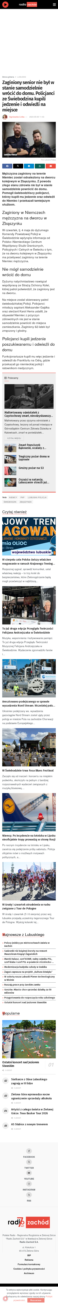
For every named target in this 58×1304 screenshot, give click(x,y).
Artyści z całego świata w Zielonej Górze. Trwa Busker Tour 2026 (32, 1111)
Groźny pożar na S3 (31, 468)
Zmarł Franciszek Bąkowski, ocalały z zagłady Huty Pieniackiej (34, 446)
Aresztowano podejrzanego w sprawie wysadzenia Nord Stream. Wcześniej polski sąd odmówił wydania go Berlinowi (28, 704)
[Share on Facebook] (7, 166)
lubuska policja (37, 497)
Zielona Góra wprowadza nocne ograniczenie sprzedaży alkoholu (31, 1096)
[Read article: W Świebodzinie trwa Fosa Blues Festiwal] (29, 747)
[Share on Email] (51, 166)
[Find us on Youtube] (29, 1173)
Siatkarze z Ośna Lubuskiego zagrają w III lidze (29, 1081)
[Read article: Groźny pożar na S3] (10, 471)
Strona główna (8, 77)
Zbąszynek (26, 502)
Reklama (29, 1259)
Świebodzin (10, 502)
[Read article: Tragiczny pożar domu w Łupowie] (10, 459)
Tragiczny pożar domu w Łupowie (34, 458)
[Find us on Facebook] (29, 1151)
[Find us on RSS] (29, 1194)
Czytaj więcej (15, 438)
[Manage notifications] (5, 1298)
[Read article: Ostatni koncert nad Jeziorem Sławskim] (29, 1039)
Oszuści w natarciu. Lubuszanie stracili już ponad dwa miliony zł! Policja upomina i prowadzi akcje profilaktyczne (36, 481)
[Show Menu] (54, 4)
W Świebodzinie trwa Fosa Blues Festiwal (28, 770)
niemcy (13, 497)
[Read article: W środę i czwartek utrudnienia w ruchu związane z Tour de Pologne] (29, 881)
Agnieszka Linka (16, 116)
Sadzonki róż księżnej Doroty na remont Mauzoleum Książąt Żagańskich (25, 953)
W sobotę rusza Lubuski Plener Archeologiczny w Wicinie (29, 978)
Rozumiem (35, 1300)
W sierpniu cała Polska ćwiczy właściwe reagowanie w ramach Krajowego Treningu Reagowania (28, 562)
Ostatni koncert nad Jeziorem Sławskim (25, 1002)
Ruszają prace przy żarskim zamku (22, 984)
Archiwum (29, 1273)
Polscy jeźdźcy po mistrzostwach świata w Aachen (27, 945)
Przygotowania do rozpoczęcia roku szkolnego (29, 997)
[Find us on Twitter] (29, 1162)
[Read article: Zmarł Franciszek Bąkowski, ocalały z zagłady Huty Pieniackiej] (10, 448)
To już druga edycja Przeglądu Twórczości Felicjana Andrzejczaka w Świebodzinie (27, 630)
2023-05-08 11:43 (36, 116)
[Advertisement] (29, 41)
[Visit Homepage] (31, 4)
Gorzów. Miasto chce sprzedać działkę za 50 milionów (27, 991)
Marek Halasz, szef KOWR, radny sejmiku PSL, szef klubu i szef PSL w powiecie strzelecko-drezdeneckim (28, 961)
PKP (23, 497)
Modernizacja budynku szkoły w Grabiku (25, 967)
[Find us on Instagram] (29, 1183)
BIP (29, 1255)
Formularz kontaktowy (29, 1264)
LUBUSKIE (21, 77)
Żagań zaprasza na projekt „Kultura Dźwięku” (28, 972)
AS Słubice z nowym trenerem (29, 1124)
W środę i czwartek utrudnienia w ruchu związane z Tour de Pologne (26, 906)
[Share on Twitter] (18, 166)
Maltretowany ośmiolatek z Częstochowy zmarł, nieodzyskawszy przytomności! (27, 414)
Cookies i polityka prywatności (29, 1268)
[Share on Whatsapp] (40, 166)
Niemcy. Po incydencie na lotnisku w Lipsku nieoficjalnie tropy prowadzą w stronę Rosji (28, 837)
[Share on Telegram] (29, 166)
